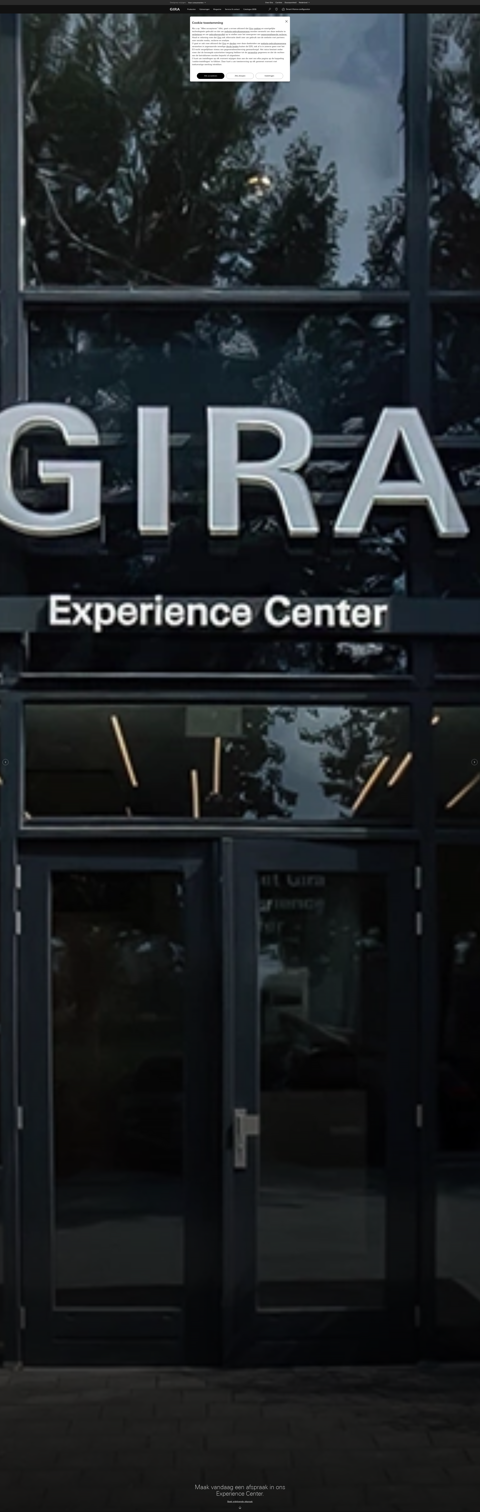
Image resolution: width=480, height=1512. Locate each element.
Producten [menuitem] (191, 9)
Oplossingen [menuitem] (204, 9)
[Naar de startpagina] (175, 9)
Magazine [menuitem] (217, 9)
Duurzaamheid (290, 3)
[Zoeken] (269, 9)
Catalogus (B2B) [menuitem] (249, 9)
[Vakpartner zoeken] (276, 9)
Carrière (279, 3)
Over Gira (269, 3)
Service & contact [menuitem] (232, 9)
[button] (5, 762)
